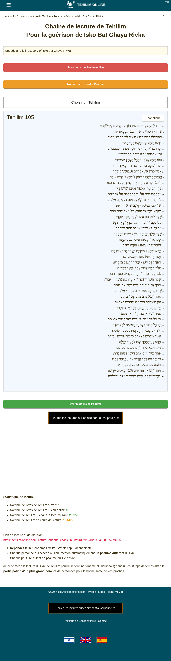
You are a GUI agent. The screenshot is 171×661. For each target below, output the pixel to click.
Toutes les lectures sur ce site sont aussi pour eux (85, 418)
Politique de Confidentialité (80, 621)
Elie (93, 591)
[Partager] (164, 16)
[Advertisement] (85, 457)
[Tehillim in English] (85, 640)
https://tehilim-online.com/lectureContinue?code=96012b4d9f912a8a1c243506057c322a (62, 540)
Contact (102, 621)
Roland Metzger (115, 591)
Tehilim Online (91, 5)
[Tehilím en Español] (102, 640)
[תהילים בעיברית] (69, 640)
